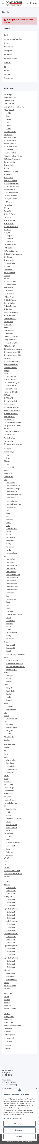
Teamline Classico (11, 584)
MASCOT (6, 858)
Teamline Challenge (12, 577)
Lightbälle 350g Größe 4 (11, 946)
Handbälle (7, 999)
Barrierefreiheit (8, 47)
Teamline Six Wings (12, 498)
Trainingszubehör (11, 553)
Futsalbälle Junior (11, 976)
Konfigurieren (19, 1130)
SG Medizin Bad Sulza (10, 153)
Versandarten (8, 55)
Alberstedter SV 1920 (10, 137)
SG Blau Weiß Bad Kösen (11, 251)
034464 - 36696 (7, 1075)
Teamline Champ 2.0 (12, 581)
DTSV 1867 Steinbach (10, 380)
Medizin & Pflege (9, 788)
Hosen (8, 513)
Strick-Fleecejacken (12, 769)
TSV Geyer (7, 208)
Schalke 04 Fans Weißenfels (12, 410)
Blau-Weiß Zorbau (9, 438)
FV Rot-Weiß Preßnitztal (11, 343)
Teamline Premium (12, 590)
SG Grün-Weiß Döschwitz (11, 186)
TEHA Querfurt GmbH (10, 98)
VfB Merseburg (8, 288)
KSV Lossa (7, 275)
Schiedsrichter (10, 538)
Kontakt (6, 35)
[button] (28, 3)
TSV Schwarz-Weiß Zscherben (13, 444)
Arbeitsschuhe (8, 797)
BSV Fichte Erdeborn (9, 190)
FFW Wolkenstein (9, 419)
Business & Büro (8, 794)
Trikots (8, 522)
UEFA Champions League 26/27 (15, 666)
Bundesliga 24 (10, 645)
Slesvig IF (6, 370)
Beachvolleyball (10, 691)
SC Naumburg (8, 309)
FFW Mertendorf (9, 294)
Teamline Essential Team (13, 504)
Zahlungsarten (8, 51)
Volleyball (9, 688)
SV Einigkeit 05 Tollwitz (10, 389)
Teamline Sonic (10, 559)
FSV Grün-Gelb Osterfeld (11, 337)
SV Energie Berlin (9, 165)
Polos (8, 116)
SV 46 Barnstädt (8, 150)
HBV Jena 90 (7, 229)
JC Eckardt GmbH (9, 110)
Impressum (7, 1118)
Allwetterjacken (10, 760)
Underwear (9, 519)
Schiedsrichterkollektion (11, 364)
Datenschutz (17, 1118)
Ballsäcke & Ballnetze (10, 985)
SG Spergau (7, 373)
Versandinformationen (10, 58)
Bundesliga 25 (10, 648)
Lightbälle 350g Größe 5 (11, 958)
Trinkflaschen (8, 1019)
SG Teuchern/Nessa (10, 386)
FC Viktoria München (10, 306)
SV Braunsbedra (8, 174)
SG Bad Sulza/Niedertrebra (12, 159)
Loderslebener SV (9, 269)
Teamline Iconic (11, 568)
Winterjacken (10, 772)
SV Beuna (6, 168)
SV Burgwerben (8, 177)
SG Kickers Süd (8, 242)
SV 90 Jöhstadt (8, 232)
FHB (5, 864)
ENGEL (6, 861)
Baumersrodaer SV (9, 162)
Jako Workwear (8, 834)
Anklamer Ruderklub (10, 144)
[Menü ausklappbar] (3, 3)
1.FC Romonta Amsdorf (10, 141)
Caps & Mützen (8, 476)
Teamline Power (11, 571)
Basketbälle (9, 725)
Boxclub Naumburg (9, 315)
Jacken (8, 122)
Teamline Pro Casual (12, 587)
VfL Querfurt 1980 (9, 346)
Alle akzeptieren (19, 1124)
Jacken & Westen (11, 846)
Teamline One (10, 562)
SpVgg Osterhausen (10, 340)
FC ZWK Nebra (8, 324)
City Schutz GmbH (9, 101)
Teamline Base (10, 593)
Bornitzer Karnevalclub (10, 180)
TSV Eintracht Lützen (10, 282)
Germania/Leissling (9, 263)
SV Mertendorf (8, 291)
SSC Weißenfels (8, 398)
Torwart (8, 531)
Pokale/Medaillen (9, 737)
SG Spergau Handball (10, 377)
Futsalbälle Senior (11, 979)
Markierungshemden (10, 1035)
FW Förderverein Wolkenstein (12, 422)
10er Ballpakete (10, 887)
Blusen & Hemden (11, 827)
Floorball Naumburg (10, 318)
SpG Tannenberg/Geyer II (11, 383)
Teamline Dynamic (11, 565)
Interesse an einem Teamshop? (13, 39)
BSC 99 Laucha (8, 257)
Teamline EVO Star (11, 492)
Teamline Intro (10, 482)
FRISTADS (6, 867)
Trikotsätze (7, 461)
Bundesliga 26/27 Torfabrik (14, 663)
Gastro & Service (9, 791)
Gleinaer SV (7, 211)
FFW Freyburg (8, 205)
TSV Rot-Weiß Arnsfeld (10, 147)
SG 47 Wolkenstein (9, 416)
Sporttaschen (10, 547)
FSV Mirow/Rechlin (9, 297)
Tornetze (9, 1041)
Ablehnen (19, 1136)
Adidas (6, 657)
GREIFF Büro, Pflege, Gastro (12, 870)
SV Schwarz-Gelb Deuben (11, 183)
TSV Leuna (7, 266)
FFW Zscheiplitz (8, 441)
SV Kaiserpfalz (8, 236)
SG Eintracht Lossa (9, 272)
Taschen (8, 125)
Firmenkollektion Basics (10, 803)
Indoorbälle (7, 970)
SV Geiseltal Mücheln (10, 300)
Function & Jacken (11, 824)
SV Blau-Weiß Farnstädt (11, 193)
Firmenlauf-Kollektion (10, 196)
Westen (6, 775)
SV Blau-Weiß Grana (10, 214)
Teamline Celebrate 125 (13, 485)
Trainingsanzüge (9, 452)
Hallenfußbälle (10, 973)
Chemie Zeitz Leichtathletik (11, 432)
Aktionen (6, 470)
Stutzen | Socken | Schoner (14, 614)
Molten (6, 685)
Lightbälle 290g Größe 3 (11, 909)
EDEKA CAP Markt (9, 104)
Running (8, 544)
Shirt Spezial (10, 467)
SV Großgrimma (8, 223)
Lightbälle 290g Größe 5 (11, 933)
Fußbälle (8, 535)
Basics (8, 516)
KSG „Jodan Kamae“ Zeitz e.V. (12, 426)
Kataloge (9, 700)
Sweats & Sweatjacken (13, 843)
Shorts (8, 525)
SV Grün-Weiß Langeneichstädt (13, 254)
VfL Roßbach (7, 358)
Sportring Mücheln (9, 303)
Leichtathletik (10, 541)
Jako (7, 455)
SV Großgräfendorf (9, 220)
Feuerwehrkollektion (10, 800)
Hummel (6, 672)
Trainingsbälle (8, 897)
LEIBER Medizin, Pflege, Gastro (13, 873)
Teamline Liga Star (11, 501)
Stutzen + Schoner (11, 528)
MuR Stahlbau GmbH (10, 131)
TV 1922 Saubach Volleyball (12, 361)
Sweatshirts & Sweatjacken (14, 818)
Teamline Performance (13, 574)
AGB (5, 66)
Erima (8, 458)
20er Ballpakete (10, 893)
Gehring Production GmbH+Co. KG (14, 107)
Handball (9, 682)
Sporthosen (9, 611)
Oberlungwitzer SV (9, 331)
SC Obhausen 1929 (9, 334)
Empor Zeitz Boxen (9, 435)
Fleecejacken (10, 763)
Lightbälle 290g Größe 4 (11, 921)
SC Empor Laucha (9, 260)
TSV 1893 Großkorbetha (11, 226)
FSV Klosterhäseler (9, 248)
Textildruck (8, 1046)
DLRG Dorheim (8, 134)
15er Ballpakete (10, 890)
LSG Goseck (7, 217)
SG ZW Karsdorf (8, 239)
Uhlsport (6, 715)
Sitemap (6, 70)
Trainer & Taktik (8, 1023)
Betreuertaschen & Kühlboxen (12, 1026)
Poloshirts (9, 815)
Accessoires (9, 855)
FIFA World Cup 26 (11, 669)
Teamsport (9, 676)
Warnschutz (7, 781)
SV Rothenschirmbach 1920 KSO (13, 355)
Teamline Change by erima (14, 495)
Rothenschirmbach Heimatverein (13, 349)
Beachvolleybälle (11, 709)
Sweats (8, 119)
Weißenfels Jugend (9, 404)
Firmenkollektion (11, 809)
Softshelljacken (10, 766)
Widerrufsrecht (8, 78)
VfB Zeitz (6, 429)
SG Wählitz (7, 395)
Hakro (5, 806)
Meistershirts (8, 473)
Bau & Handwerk (9, 784)
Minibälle (6, 982)
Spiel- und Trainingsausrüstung (15, 654)
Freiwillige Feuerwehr (10, 199)
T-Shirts (8, 113)
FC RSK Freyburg (8, 202)
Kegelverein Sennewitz (10, 367)
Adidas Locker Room (12, 660)
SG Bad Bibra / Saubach (11, 171)
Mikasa (6, 703)
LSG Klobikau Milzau (10, 245)
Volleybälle (9, 706)
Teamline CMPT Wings (13, 489)
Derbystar (7, 642)
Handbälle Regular (11, 728)
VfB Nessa (7, 327)
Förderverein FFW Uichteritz (12, 392)
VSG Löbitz (7, 278)
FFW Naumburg (8, 321)
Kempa (6, 721)
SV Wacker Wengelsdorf (11, 413)
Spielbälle (7, 884)
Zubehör (8, 128)
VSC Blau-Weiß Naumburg (11, 312)
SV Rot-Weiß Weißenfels (11, 401)
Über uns (6, 43)
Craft (5, 712)
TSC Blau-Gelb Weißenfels (12, 407)
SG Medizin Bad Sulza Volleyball (13, 156)
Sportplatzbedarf (9, 1038)
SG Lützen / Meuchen (10, 285)
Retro (8, 596)
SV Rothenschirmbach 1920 (12, 352)
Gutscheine (7, 740)
